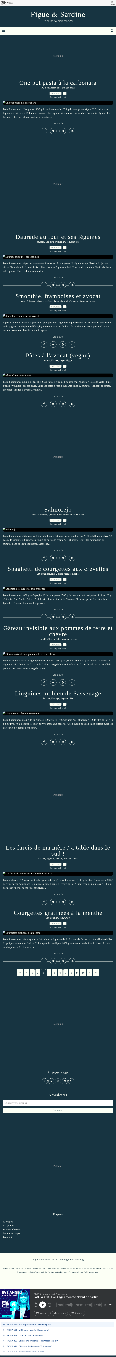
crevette (51, 574)
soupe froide (56, 515)
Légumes (75, 242)
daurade (40, 242)
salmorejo (44, 515)
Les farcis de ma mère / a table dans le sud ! (58, 850)
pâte (71, 699)
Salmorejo (58, 509)
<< (20, 972)
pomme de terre (69, 639)
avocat (47, 361)
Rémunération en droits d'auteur (28, 1272)
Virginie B (18, 1268)
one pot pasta (68, 88)
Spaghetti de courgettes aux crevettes (58, 568)
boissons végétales (44, 301)
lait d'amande (72, 301)
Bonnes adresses (12, 1229)
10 (83, 972)
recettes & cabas (71, 574)
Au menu (46, 88)
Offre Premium (48, 1272)
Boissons (31, 301)
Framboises (59, 301)
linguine (64, 699)
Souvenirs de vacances (73, 515)
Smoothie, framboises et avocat (58, 296)
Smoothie (83, 301)
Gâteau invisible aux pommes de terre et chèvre (58, 631)
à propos (79, 1313)
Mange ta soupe (11, 1233)
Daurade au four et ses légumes (58, 236)
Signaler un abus (96, 1268)
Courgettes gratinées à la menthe (58, 912)
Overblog (79, 1259)
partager (62, 1313)
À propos (8, 1221)
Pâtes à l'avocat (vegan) (58, 355)
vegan (62, 361)
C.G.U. (107, 1268)
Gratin (67, 918)
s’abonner (44, 1313)
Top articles (74, 1268)
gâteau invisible (54, 639)
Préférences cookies (91, 1272)
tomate (59, 859)
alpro (23, 301)
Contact (83, 1268)
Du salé (66, 242)
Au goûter (8, 1225)
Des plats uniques (53, 242)
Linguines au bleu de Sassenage (58, 693)
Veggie (92, 301)
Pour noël (8, 1237)
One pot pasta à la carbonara (58, 82)
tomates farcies (71, 859)
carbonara (56, 88)
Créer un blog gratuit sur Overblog (54, 1268)
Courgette (41, 574)
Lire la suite (58, 123)
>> (96, 972)
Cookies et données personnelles (69, 1272)
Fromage (55, 699)
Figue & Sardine (58, 14)
